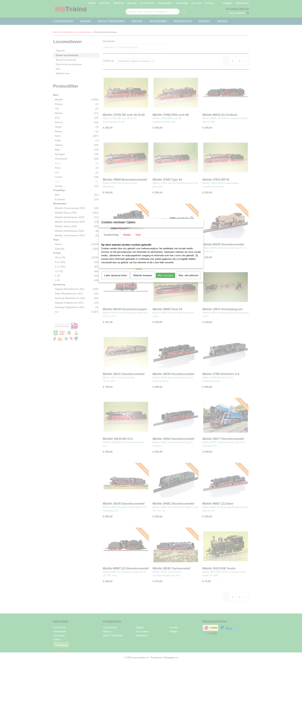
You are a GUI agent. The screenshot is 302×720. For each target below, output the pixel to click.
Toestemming (110, 234)
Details (127, 234)
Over (138, 234)
